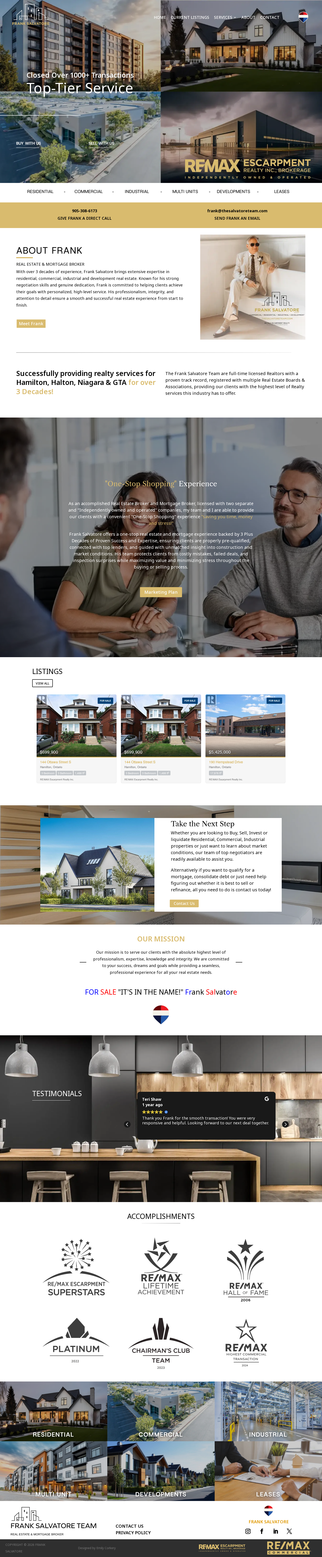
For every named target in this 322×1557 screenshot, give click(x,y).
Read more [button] (153, 1139)
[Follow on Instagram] (248, 1531)
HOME (160, 18)
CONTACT (270, 18)
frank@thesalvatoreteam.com (237, 210)
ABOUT (248, 18)
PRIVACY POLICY (133, 1533)
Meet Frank (31, 323)
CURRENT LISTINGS (190, 18)
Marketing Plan (161, 592)
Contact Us (184, 903)
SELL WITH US (101, 143)
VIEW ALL (42, 683)
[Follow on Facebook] (262, 1531)
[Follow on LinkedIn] (275, 1531)
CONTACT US (129, 1526)
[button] (285, 1124)
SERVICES (223, 18)
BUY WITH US (28, 143)
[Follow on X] (289, 1531)
